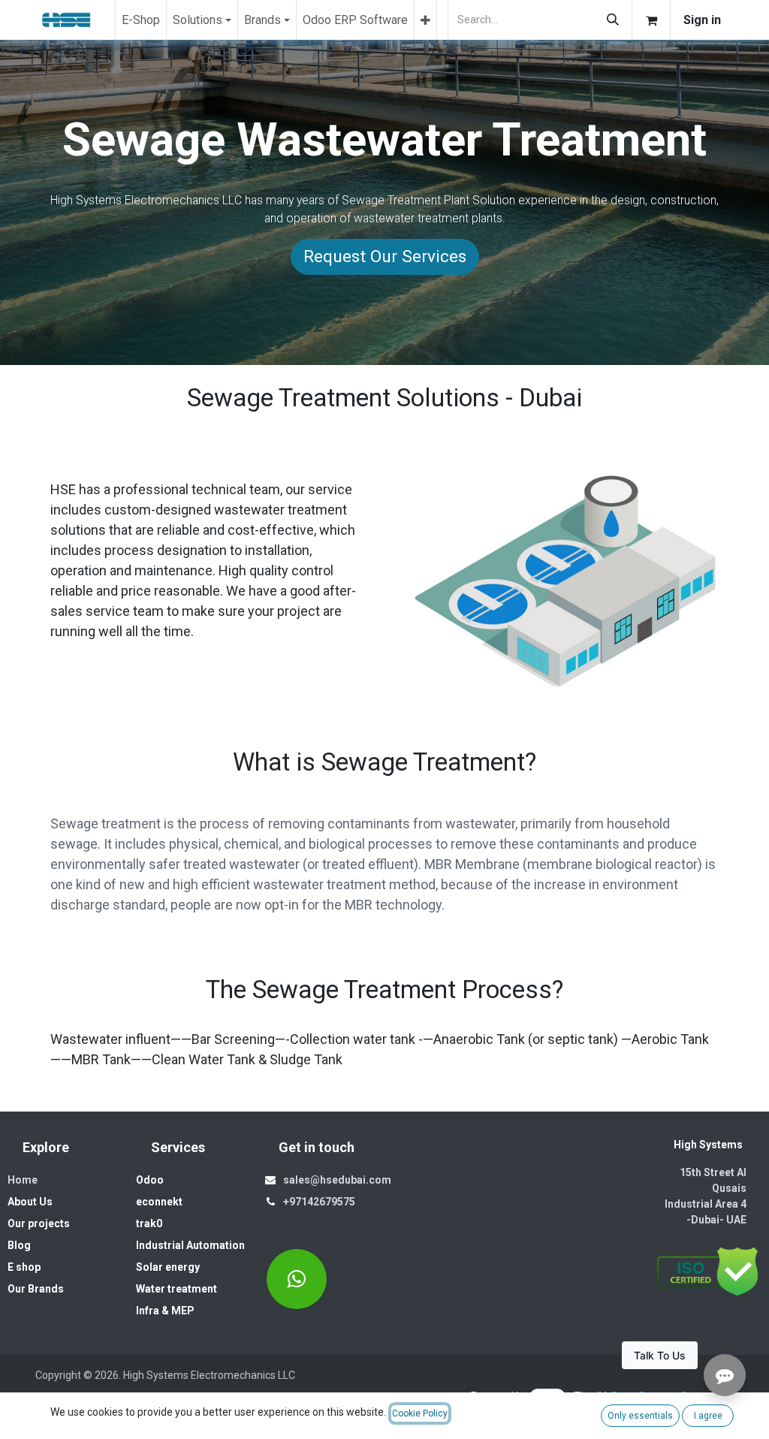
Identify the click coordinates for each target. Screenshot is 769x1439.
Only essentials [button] (640, 1415)
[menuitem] (141, 20)
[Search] (613, 20)
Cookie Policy (420, 1413)
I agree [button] (708, 1415)
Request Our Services (384, 256)
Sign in (702, 20)
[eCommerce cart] (651, 20)
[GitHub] (297, 1279)
